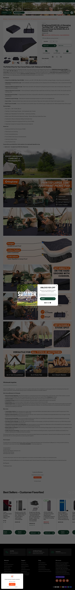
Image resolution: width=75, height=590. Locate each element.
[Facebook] (45, 302)
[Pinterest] (46, 302)
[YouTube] (50, 302)
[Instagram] (48, 302)
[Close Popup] (56, 285)
